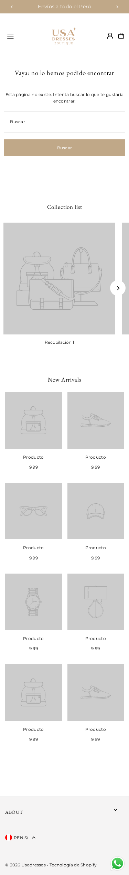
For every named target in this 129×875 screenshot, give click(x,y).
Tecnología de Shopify (73, 864)
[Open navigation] (22, 35)
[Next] (117, 6)
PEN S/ (21, 837)
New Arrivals (64, 379)
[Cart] (121, 36)
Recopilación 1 (59, 342)
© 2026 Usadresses (25, 864)
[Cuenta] (110, 36)
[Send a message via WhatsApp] (117, 863)
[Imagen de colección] (59, 278)
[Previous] (12, 6)
